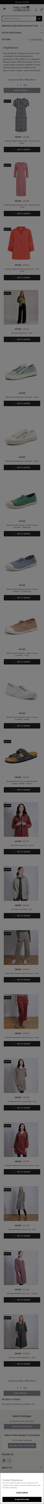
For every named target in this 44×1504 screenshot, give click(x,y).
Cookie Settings (22, 1492)
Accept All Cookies (22, 1499)
